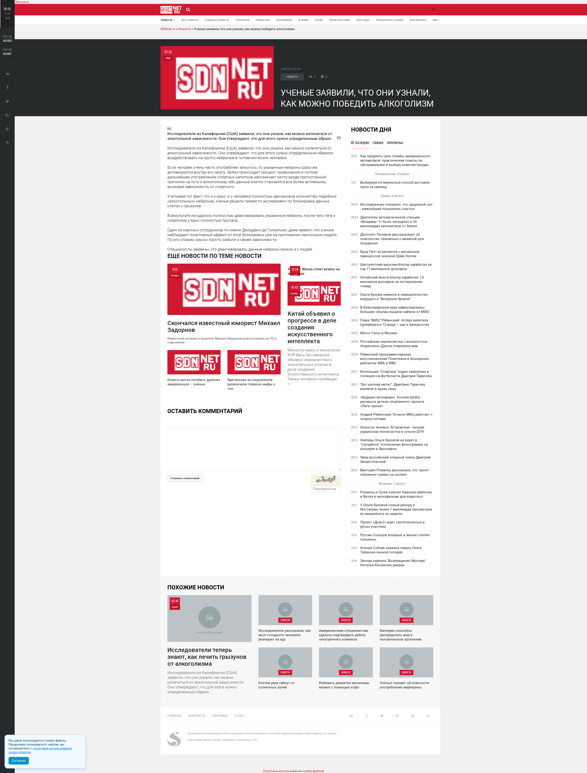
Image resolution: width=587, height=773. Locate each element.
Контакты (197, 716)
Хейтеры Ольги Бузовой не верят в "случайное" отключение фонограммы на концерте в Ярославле (394, 444)
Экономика (284, 20)
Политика (242, 20)
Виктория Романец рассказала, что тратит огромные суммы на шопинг (394, 472)
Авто (436, 20)
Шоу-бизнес (418, 20)
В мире (303, 20)
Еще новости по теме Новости (214, 256)
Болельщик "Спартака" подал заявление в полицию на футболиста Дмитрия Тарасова (396, 374)
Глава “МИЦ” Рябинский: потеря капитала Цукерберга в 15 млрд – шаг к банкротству (394, 322)
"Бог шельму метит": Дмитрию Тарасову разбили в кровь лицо (392, 386)
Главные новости (217, 20)
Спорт (319, 20)
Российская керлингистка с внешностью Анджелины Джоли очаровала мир (393, 344)
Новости (167, 20)
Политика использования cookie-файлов (293, 771)
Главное (174, 716)
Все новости (190, 20)
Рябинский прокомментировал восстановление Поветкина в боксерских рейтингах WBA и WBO (394, 358)
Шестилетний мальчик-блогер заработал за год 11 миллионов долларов (396, 266)
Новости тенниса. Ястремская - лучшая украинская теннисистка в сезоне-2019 (392, 429)
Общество (263, 20)
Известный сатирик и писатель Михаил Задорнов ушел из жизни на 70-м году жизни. (223, 306)
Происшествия (339, 20)
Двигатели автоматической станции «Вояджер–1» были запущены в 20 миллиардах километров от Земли (390, 221)
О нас (239, 716)
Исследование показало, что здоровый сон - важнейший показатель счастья (396, 206)
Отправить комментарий (184, 478)
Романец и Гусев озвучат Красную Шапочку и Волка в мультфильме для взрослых (396, 494)
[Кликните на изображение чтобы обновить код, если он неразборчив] (326, 480)
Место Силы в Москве (378, 333)
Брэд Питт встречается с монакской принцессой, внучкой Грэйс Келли (389, 254)
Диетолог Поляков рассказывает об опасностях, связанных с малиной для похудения (392, 238)
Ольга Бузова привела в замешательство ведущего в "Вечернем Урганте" (394, 297)
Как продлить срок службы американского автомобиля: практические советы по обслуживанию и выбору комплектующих (395, 160)
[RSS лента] (425, 9)
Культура (363, 20)
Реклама (220, 716)
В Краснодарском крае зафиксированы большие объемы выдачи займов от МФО (394, 309)
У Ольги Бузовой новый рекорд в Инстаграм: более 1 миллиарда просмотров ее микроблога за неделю (396, 509)
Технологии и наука (389, 20)
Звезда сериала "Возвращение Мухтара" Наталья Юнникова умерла (393, 563)
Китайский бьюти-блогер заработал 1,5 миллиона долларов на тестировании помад (392, 281)
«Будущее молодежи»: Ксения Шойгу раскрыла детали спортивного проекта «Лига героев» (392, 401)
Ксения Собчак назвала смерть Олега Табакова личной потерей (391, 550)
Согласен (19, 760)
